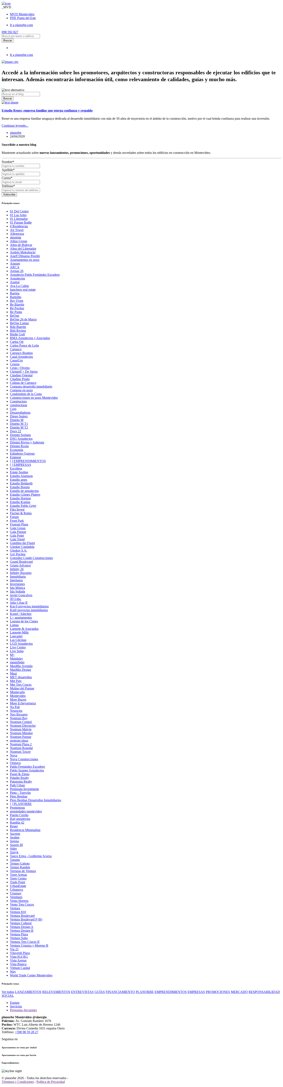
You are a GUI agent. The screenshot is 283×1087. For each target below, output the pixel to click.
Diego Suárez (19, 416)
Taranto (15, 860)
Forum (14, 517)
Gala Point (17, 535)
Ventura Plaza (19, 934)
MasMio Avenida (21, 666)
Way (13, 971)
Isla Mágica (17, 587)
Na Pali (15, 707)
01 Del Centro (19, 211)
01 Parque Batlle (21, 222)
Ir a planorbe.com (21, 25)
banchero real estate (23, 289)
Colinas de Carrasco (23, 382)
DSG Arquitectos (21, 438)
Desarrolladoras (20, 412)
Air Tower (17, 230)
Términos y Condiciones (18, 1081)
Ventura (15, 908)
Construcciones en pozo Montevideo (34, 397)
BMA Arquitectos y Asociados (30, 338)
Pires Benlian (18, 796)
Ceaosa (14, 364)
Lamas (14, 625)
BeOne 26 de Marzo (23, 319)
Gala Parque (18, 532)
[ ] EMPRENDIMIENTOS (28, 461)
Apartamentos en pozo (24, 260)
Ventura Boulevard (22, 915)
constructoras (18, 405)
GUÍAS (99, 992)
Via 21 (14, 949)
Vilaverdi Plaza (20, 953)
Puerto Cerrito (19, 815)
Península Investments (24, 789)
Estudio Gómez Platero (25, 494)
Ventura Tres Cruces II (24, 942)
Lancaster (16, 636)
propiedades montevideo (26, 811)
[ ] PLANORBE (21, 804)
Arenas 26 (16, 271)
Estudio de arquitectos (24, 491)
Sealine (14, 837)
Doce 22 (15, 431)
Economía (16, 450)
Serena (14, 841)
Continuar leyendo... (15, 125)
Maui (13, 673)
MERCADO (239, 992)
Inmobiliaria (18, 576)
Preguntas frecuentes (23, 1010)
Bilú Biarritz (18, 327)
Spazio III (16, 845)
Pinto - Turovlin (20, 792)
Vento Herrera (19, 901)
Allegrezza (17, 233)
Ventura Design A (21, 927)
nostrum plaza (19, 740)
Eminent (15, 457)
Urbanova (16, 889)
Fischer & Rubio (21, 513)
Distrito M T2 (19, 427)
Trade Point (17, 882)
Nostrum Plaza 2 (21, 744)
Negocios (16, 710)
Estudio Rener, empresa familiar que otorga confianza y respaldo (47, 110)
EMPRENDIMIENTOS (171, 992)
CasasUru (16, 360)
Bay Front (16, 300)
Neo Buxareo (19, 714)
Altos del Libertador (23, 248)
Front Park (17, 520)
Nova (13, 755)
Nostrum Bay (19, 718)
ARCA (14, 267)
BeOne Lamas (19, 323)
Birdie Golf (17, 334)
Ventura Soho (19, 938)
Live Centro (18, 647)
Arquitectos (17, 278)
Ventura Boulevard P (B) (26, 919)
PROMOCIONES (218, 992)
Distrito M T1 (19, 423)
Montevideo (22, 14)
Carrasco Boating (21, 353)
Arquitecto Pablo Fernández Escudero (35, 274)
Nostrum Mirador (21, 733)
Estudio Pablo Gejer (23, 505)
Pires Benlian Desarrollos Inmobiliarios (35, 800)
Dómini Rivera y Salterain (27, 442)
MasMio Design (20, 669)
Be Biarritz (17, 304)
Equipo (14, 1002)
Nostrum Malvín (20, 729)
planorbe (15, 132)
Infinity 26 (17, 569)
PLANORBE (145, 992)
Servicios (16, 1006)
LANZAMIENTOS (28, 992)
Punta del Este (23, 18)
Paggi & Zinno (19, 774)
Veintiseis (16, 897)
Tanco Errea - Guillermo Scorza (31, 856)
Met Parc (16, 681)
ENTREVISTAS (82, 992)
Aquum (15, 263)
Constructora (18, 401)
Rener (14, 826)
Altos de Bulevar (21, 245)
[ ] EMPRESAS (20, 464)
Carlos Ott (16, 341)
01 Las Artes (18, 215)
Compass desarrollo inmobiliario (31, 386)
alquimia (15, 237)
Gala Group (17, 528)
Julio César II (18, 602)
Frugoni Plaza (19, 524)
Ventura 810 (18, 912)
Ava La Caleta (19, 286)
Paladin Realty (19, 778)
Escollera (16, 468)
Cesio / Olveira (20, 368)
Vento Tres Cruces (22, 904)
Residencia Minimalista (25, 830)
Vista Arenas (18, 960)
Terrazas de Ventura (23, 871)
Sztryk (14, 852)
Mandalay (16, 658)
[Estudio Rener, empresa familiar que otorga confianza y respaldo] (10, 102)
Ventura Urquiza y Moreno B (29, 945)
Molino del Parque (22, 688)
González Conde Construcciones (31, 558)
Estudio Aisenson (21, 476)
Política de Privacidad (50, 1081)
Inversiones (17, 584)
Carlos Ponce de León (24, 345)
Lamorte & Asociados (24, 628)
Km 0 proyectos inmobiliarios (29, 606)
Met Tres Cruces (20, 684)
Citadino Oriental (21, 375)
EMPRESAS (196, 992)
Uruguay (16, 893)
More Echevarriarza (23, 703)
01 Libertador (19, 219)
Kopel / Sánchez (20, 614)
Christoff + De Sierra (23, 371)
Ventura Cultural (20, 923)
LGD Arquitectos (21, 643)
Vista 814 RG (19, 956)
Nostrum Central (21, 722)
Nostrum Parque (20, 737)
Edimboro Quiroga (22, 453)
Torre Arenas (18, 874)
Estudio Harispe (20, 498)
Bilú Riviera (18, 330)
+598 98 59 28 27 (26, 1032)
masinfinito (17, 662)
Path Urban (17, 785)
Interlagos (16, 580)
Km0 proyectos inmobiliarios (29, 610)
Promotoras (17, 807)
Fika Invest (17, 509)
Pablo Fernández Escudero (27, 766)
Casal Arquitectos (21, 356)
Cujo (13, 409)
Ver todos (8, 992)
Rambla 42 (17, 822)
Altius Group (18, 241)
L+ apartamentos (21, 617)
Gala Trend (17, 539)
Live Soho (17, 651)
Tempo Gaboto (20, 863)
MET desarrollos (21, 677)
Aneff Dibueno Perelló (25, 256)
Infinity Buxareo (20, 573)
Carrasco (16, 349)
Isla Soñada (17, 591)
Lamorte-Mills (19, 632)
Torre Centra (18, 878)
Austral (14, 282)
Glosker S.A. (18, 550)
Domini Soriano (20, 435)
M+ (12, 655)
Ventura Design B (21, 930)
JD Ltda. (15, 599)
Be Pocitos (17, 308)
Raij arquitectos (20, 819)
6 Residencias (19, 226)
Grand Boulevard (21, 561)
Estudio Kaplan (20, 502)
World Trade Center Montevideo (31, 975)
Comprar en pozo (21, 390)
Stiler (13, 848)
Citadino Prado (20, 379)
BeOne (14, 315)
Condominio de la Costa (26, 394)
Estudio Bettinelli (21, 483)
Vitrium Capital (20, 968)
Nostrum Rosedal (21, 748)
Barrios (14, 293)
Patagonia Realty (21, 781)
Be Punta (16, 312)
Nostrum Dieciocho (23, 725)
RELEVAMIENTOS (56, 992)
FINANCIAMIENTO (120, 992)
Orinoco (15, 763)
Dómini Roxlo (19, 446)
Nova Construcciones (24, 759)
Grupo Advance (20, 565)
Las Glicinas (18, 640)
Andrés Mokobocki (22, 252)
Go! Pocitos (17, 554)
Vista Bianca (18, 964)
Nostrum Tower (20, 751)
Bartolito (15, 297)
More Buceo (18, 699)
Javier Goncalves (21, 595)
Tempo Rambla (20, 867)
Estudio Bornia (20, 487)
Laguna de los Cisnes (24, 621)
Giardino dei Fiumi (22, 543)
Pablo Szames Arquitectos (27, 770)
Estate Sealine (19, 472)
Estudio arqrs (18, 479)
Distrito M (16, 420)
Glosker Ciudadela (22, 546)
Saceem (15, 833)
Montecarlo (17, 692)
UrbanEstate (18, 886)
